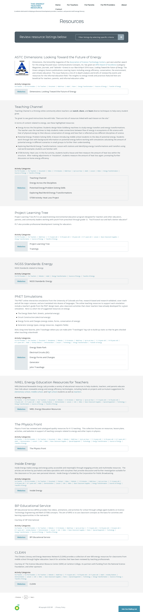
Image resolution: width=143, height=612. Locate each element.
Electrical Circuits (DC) (39, 352)
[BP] (19, 607)
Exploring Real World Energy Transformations (51, 192)
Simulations (51, 340)
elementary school (22, 392)
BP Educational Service (40, 537)
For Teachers (72, 5)
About (124, 5)
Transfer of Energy (115, 86)
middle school (37, 392)
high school (52, 392)
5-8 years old (76, 237)
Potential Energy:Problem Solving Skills (47, 187)
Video (49, 171)
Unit (75, 402)
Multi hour (61, 86)
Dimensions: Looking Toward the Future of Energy (53, 91)
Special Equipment (109, 402)
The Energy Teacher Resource (37, 6)
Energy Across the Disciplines (43, 183)
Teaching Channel (38, 178)
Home (58, 5)
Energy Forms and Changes (42, 357)
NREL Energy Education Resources (45, 409)
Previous (18, 597)
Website (41, 276)
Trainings (34, 249)
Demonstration (49, 342)
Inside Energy (36, 490)
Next (32, 597)
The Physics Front (38, 448)
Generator (34, 362)
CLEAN (33, 584)
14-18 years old (64, 237)
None (74, 86)
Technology (67, 342)
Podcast (60, 481)
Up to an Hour (77, 171)
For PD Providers (108, 5)
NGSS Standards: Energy (41, 281)
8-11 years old (86, 237)
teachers (77, 392)
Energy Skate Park (38, 347)
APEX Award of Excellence (106, 65)
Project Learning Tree (40, 244)
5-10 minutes (58, 171)
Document (52, 86)
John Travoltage (37, 367)
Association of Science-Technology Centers (88, 62)
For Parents (89, 5)
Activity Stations (37, 342)
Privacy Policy (60, 607)
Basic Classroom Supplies (109, 237)
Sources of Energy (101, 86)
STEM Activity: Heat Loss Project (44, 197)
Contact (58, 9)
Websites (21, 91)
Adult (68, 86)
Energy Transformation (85, 86)
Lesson (92, 171)
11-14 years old (52, 237)
